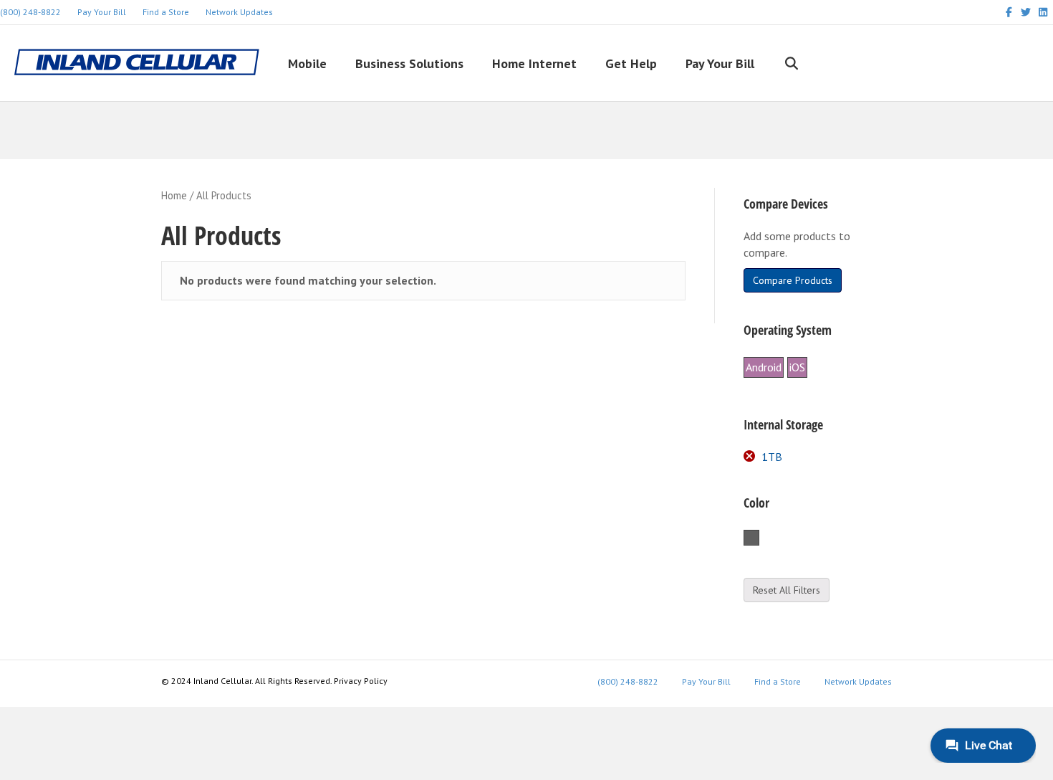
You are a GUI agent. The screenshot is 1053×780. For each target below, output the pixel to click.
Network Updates (239, 11)
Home (174, 195)
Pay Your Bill (101, 11)
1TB (771, 457)
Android (764, 367)
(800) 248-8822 (627, 681)
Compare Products (792, 280)
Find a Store (166, 11)
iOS (797, 367)
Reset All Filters (786, 590)
